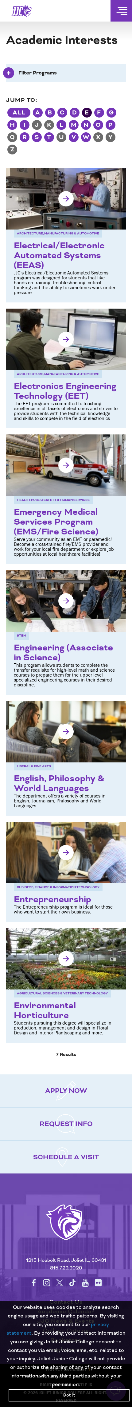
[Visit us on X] (59, 1282)
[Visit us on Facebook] (33, 1282)
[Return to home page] (65, 1230)
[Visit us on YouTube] (85, 1282)
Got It (69, 1395)
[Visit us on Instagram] (46, 1282)
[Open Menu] (121, 11)
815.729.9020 (66, 1268)
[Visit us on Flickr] (98, 1282)
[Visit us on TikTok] (72, 1282)
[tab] (66, 73)
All (19, 113)
